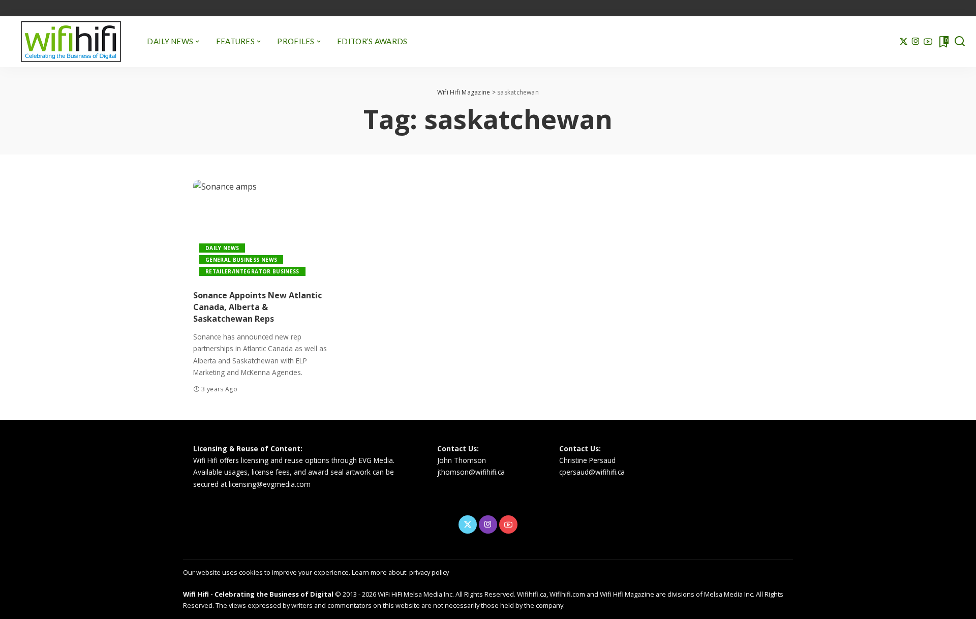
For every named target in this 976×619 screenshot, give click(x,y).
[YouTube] (928, 41)
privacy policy (429, 572)
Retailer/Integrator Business (252, 271)
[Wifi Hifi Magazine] (71, 41)
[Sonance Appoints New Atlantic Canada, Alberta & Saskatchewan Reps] (261, 231)
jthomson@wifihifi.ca (471, 472)
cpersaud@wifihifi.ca (592, 472)
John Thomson (461, 460)
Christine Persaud (587, 460)
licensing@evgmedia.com (270, 484)
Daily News (222, 248)
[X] (903, 41)
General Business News (241, 259)
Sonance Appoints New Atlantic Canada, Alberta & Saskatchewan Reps (257, 307)
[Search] (960, 41)
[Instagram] (915, 41)
